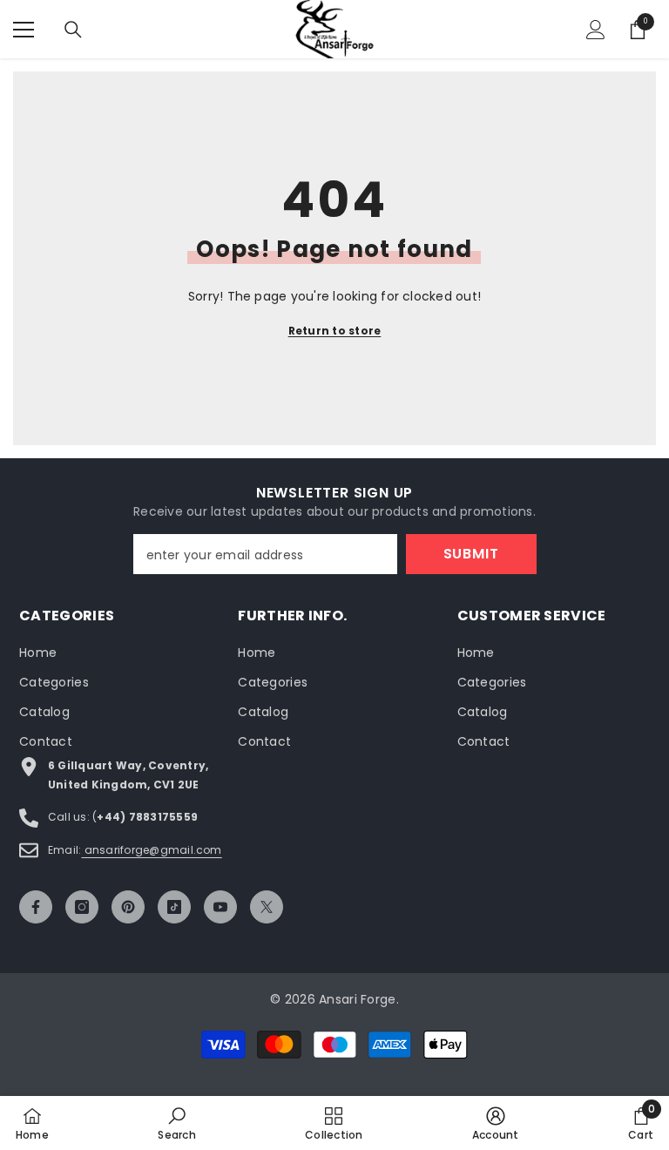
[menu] (23, 29)
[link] (176, 1123)
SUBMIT (471, 554)
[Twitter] (266, 906)
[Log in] (595, 29)
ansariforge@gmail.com (151, 849)
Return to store (335, 330)
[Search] (73, 29)
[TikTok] (174, 906)
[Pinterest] (128, 906)
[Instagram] (81, 906)
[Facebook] (35, 906)
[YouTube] (220, 906)
